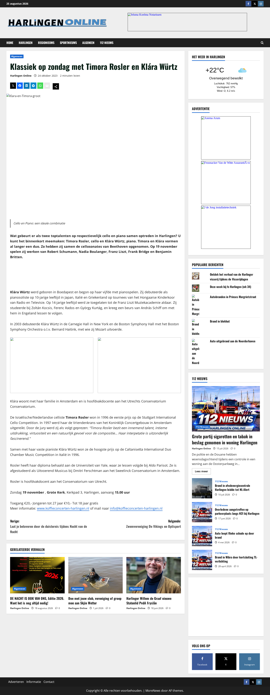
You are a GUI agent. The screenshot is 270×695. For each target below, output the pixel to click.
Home (9, 42)
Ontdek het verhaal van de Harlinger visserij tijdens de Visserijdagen (231, 276)
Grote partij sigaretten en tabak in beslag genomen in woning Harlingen (224, 439)
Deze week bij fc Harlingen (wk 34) (230, 286)
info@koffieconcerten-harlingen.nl (136, 508)
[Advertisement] (95, 274)
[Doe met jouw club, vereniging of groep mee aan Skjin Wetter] (95, 575)
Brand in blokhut (220, 321)
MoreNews (152, 691)
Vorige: (48, 526)
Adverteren (16, 682)
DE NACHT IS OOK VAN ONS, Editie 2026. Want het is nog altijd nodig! (37, 600)
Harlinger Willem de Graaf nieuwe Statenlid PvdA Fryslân (148, 600)
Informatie (33, 682)
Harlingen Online (20, 75)
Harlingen (26, 42)
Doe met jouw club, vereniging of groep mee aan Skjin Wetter (94, 600)
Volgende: (153, 524)
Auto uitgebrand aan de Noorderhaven (232, 341)
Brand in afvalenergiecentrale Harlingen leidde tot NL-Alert (202, 488)
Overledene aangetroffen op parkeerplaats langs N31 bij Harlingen (202, 512)
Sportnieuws (68, 42)
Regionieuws (46, 42)
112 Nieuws (106, 42)
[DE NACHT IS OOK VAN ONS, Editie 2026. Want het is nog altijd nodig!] (37, 575)
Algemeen (88, 42)
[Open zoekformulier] (262, 42)
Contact (49, 682)
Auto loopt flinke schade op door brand (202, 536)
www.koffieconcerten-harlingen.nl (63, 508)
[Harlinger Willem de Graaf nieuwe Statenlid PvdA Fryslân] (153, 575)
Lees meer (203, 471)
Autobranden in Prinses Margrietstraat (233, 297)
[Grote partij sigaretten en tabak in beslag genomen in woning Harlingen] (226, 408)
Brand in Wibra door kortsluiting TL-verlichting (202, 560)
